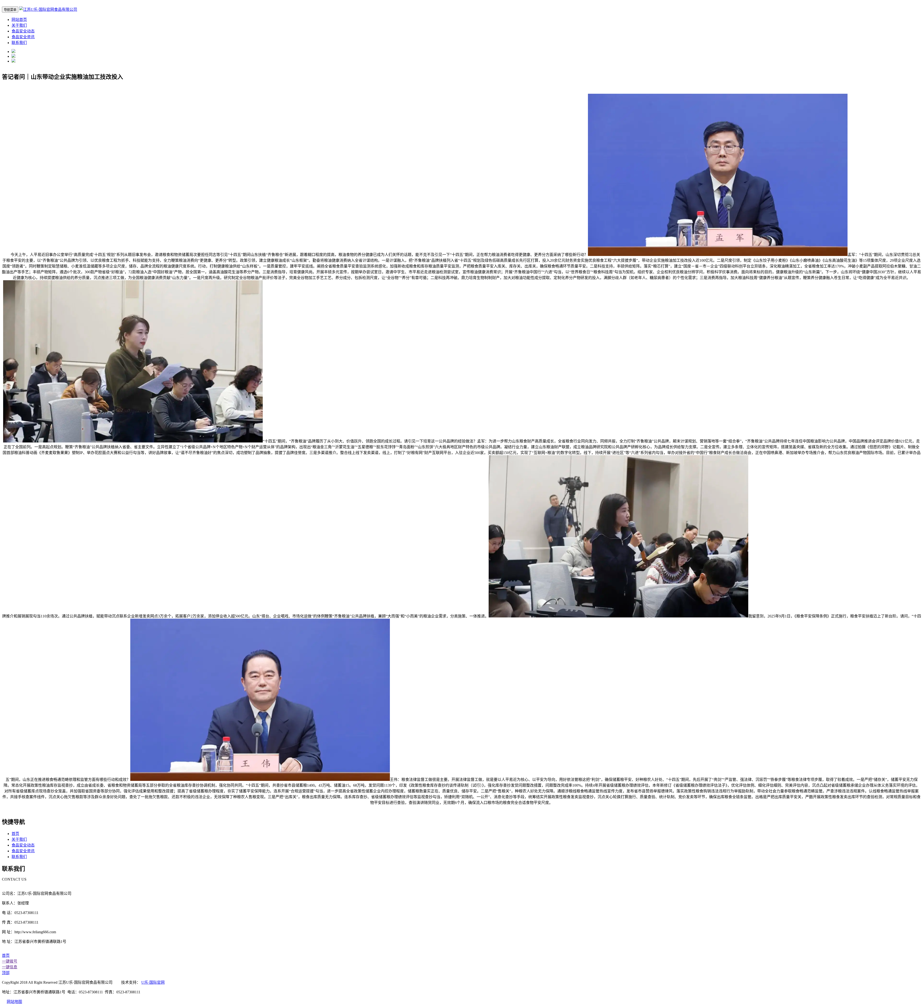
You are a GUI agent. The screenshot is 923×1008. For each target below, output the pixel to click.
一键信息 (9, 967)
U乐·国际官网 (153, 982)
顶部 (6, 973)
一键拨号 (9, 961)
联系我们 (19, 43)
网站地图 (14, 1002)
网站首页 (19, 20)
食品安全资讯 (23, 37)
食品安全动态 (23, 31)
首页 (15, 834)
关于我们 (19, 25)
